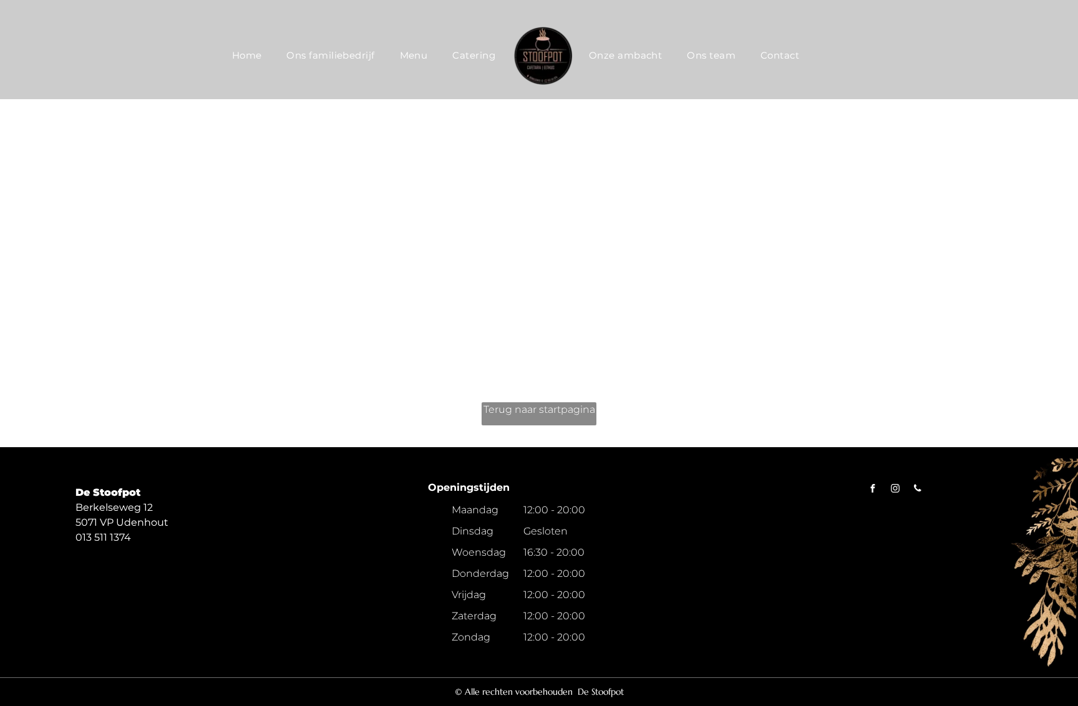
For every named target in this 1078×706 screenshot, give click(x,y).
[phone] (918, 489)
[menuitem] (247, 56)
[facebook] (873, 489)
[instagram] (895, 489)
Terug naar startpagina (539, 409)
